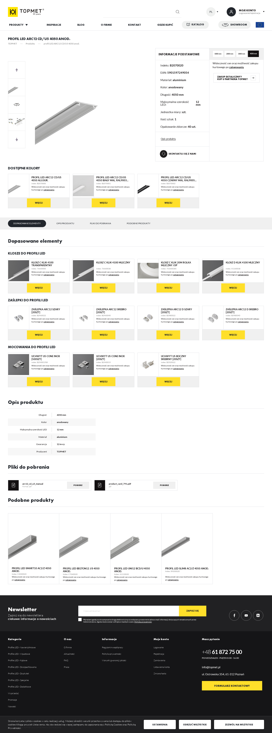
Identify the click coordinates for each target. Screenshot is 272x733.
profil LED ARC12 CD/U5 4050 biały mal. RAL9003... (112, 179)
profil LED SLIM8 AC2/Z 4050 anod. (187, 568)
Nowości (12, 706)
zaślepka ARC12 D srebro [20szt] (242, 311)
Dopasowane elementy (27, 223)
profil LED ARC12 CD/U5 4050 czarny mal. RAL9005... (179, 179)
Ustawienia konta (162, 667)
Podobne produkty (138, 223)
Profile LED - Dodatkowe (19, 686)
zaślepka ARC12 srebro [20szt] (111, 311)
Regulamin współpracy (112, 647)
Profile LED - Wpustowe (19, 653)
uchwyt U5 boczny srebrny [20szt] (173, 358)
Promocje (12, 699)
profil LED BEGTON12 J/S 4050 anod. (81, 570)
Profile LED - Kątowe (17, 660)
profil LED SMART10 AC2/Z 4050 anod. (31, 570)
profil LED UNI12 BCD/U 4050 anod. (132, 570)
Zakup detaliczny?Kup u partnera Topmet (232, 78)
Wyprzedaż (13, 693)
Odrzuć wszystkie (195, 724)
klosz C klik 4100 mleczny (113, 262)
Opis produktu (65, 223)
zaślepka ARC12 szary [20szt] (45, 311)
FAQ (66, 660)
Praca (66, 667)
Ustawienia (159, 724)
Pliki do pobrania (100, 223)
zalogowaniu (236, 67)
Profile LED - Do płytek (18, 673)
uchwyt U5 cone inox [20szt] (110, 358)
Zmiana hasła (160, 673)
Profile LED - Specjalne (18, 680)
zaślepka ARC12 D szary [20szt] (176, 311)
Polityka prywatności (143, 622)
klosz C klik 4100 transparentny (42, 264)
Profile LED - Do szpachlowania (22, 667)
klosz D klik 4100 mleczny (243, 262)
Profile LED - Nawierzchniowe (22, 647)
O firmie (68, 647)
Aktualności (69, 653)
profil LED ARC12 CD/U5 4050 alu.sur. (46, 179)
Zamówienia (159, 660)
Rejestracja (159, 653)
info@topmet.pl (211, 667)
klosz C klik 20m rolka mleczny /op (176, 264)
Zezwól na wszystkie (239, 724)
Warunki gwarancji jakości (114, 660)
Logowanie (159, 647)
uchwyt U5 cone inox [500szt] (45, 358)
